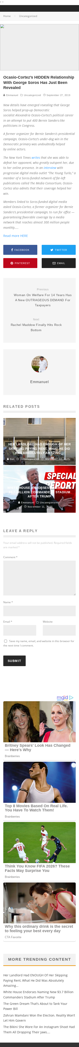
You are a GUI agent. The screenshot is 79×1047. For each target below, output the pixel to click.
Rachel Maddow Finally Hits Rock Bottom (36, 325)
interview (50, 168)
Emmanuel (11, 95)
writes (36, 157)
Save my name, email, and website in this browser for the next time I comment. (38, 643)
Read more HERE (15, 236)
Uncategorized (32, 95)
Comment (10, 557)
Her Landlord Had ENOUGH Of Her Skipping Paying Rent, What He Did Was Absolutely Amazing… (35, 980)
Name (8, 602)
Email (7, 622)
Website (48, 622)
